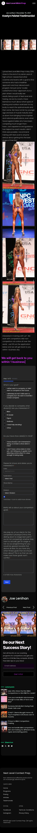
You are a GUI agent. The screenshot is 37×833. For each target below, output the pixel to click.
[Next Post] (33, 604)
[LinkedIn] (8, 742)
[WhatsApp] (11, 742)
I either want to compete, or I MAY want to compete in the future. (19, 386)
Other (9, 424)
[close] (33, 3)
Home (5, 784)
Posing (5, 790)
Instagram (7, 809)
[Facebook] (2, 742)
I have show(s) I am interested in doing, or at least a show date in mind (18, 440)
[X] (5, 742)
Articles (6, 794)
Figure (9, 414)
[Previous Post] (3, 604)
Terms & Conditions (26, 806)
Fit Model (10, 411)
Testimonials (8, 797)
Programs (7, 787)
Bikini (8, 408)
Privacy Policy (24, 809)
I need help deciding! (14, 421)
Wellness (10, 418)
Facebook (7, 806)
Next (7, 578)
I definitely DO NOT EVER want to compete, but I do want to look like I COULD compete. (19, 392)
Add (4, 493)
